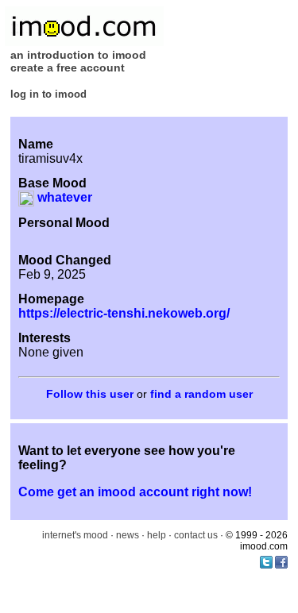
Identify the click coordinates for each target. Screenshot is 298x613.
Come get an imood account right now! (135, 492)
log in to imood (48, 94)
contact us (196, 535)
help (156, 535)
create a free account (67, 67)
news (127, 535)
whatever (63, 197)
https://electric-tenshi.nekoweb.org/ (124, 313)
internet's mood (75, 535)
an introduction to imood (78, 54)
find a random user (201, 394)
